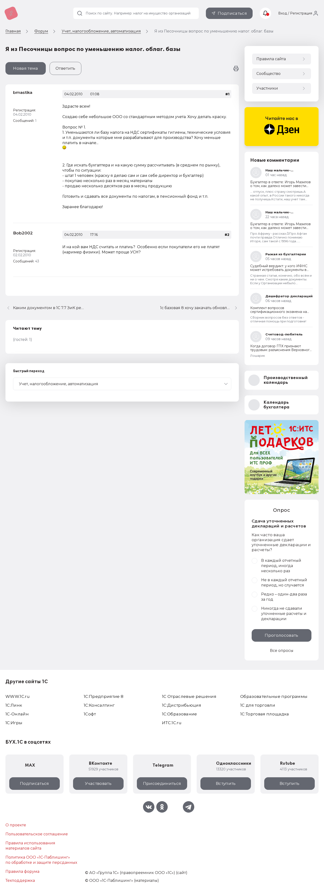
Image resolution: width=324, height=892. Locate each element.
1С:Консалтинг (99, 705)
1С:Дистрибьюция (181, 705)
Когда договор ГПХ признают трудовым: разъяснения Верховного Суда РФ (281, 350)
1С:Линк (13, 705)
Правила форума (22, 871)
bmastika (22, 92)
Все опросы (281, 650)
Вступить (226, 783)
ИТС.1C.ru (171, 722)
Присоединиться (162, 783)
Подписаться (232, 13)
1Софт (90, 714)
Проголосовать (281, 635)
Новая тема (25, 68)
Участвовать (98, 783)
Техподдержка (20, 880)
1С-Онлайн (17, 714)
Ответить (65, 68)
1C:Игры (13, 722)
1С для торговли (257, 705)
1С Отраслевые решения (189, 696)
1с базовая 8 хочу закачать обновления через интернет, (199, 308)
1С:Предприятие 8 (103, 696)
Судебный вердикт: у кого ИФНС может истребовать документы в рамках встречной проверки (278, 270)
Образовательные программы (274, 696)
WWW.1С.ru (17, 696)
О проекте (15, 825)
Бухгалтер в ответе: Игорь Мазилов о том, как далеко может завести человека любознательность (280, 186)
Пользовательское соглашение (36, 834)
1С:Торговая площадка (264, 714)
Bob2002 (23, 233)
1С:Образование (179, 714)
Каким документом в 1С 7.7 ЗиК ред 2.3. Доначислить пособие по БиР (48, 308)
